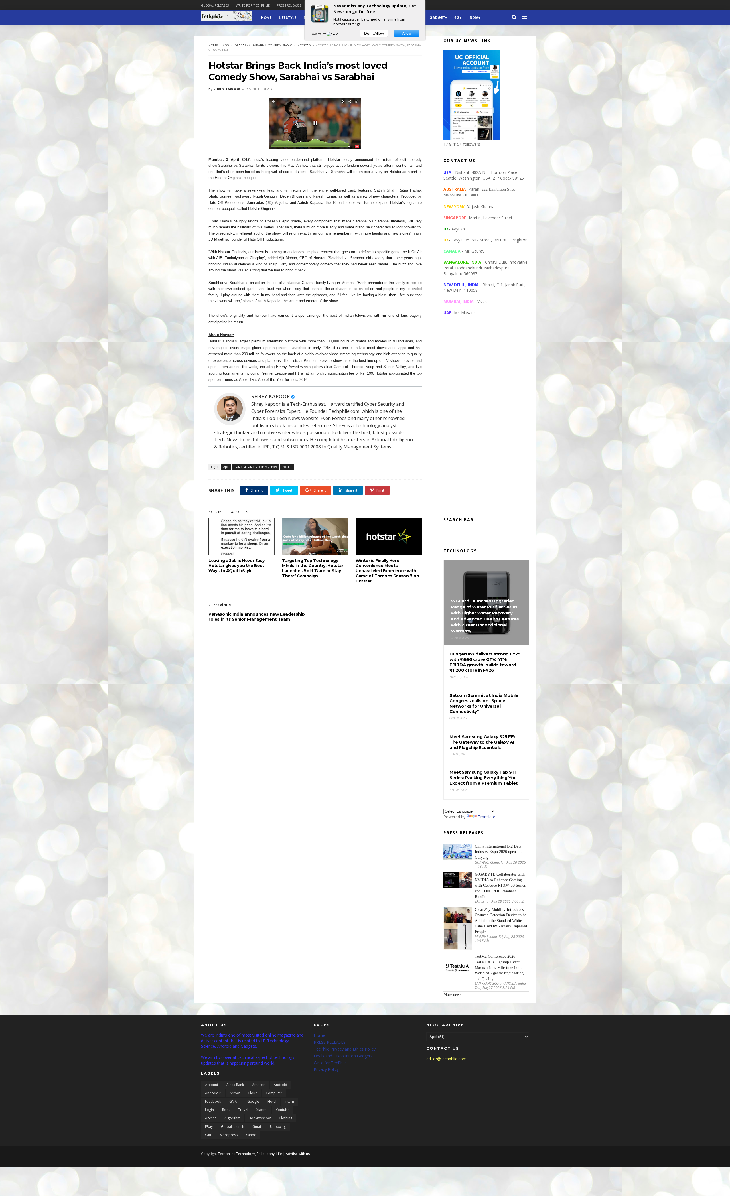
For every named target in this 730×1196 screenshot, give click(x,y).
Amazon (258, 1084)
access (210, 1118)
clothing (285, 1118)
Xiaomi (261, 1109)
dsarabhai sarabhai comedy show (263, 45)
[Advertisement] (486, 420)
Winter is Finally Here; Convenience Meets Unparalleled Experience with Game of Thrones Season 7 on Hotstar (387, 571)
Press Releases (289, 5)
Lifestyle (287, 17)
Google (253, 1101)
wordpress (228, 1134)
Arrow (235, 1093)
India (473, 17)
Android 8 (213, 1093)
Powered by (319, 34)
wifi (208, 1134)
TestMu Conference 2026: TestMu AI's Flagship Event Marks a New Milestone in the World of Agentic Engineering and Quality (499, 967)
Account (211, 1084)
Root (226, 1109)
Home (266, 17)
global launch (232, 1126)
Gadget (437, 17)
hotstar (304, 45)
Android (280, 1084)
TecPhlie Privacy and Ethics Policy (345, 1049)
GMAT (234, 1101)
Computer (274, 1093)
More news (452, 994)
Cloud (252, 1093)
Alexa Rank (235, 1084)
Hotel (271, 1101)
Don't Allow (374, 33)
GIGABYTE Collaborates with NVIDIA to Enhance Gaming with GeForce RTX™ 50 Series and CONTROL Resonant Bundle (500, 885)
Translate (486, 816)
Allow (406, 33)
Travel (243, 1109)
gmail (257, 1126)
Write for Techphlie (253, 5)
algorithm (232, 1118)
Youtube (282, 1109)
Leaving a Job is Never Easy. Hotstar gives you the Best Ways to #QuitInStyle (236, 565)
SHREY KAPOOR (270, 396)
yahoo (251, 1134)
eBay (209, 1126)
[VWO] (332, 34)
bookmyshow (260, 1118)
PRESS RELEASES (330, 1042)
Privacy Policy (326, 1069)
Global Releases (215, 5)
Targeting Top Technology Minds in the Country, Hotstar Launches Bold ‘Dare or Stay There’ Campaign (312, 568)
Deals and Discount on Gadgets (343, 1056)
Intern (289, 1101)
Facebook (213, 1101)
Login (209, 1109)
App (226, 45)
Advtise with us (298, 1153)
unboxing (278, 1126)
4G (457, 17)
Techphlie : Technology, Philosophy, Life (250, 1153)
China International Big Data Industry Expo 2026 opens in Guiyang (498, 852)
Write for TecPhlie (330, 1062)
